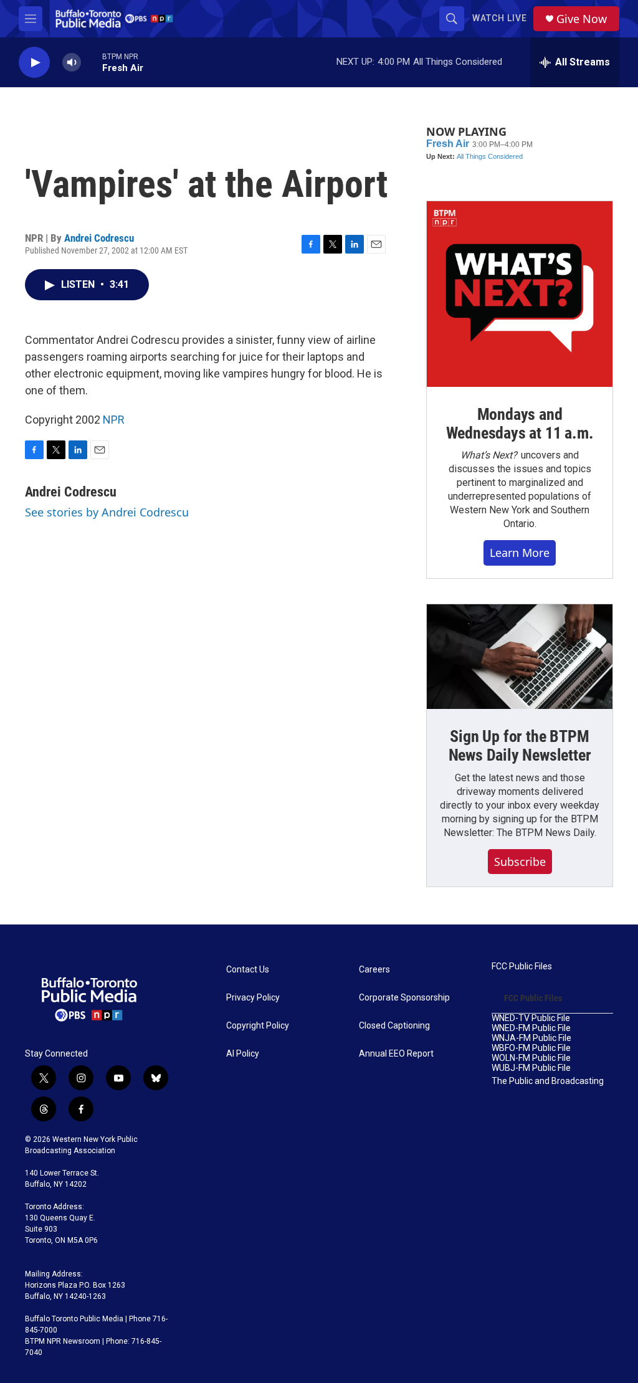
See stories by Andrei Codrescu (107, 512)
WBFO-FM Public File (531, 1048)
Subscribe (520, 861)
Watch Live (499, 18)
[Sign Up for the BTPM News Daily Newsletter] (519, 656)
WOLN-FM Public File (531, 1058)
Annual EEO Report (396, 1053)
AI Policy (242, 1053)
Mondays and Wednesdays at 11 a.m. (520, 423)
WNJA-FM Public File (531, 1038)
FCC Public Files (522, 966)
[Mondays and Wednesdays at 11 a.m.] (519, 294)
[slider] (91, 62)
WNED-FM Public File (531, 1028)
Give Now (581, 19)
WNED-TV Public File (531, 1018)
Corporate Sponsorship (404, 997)
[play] (34, 62)
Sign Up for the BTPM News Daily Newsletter (520, 745)
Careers (374, 969)
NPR (114, 419)
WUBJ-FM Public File (531, 1068)
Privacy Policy (253, 997)
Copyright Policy (257, 1025)
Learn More (520, 552)
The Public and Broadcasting (548, 1081)
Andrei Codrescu (99, 238)
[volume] (71, 63)
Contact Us (247, 969)
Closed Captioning (394, 1025)
